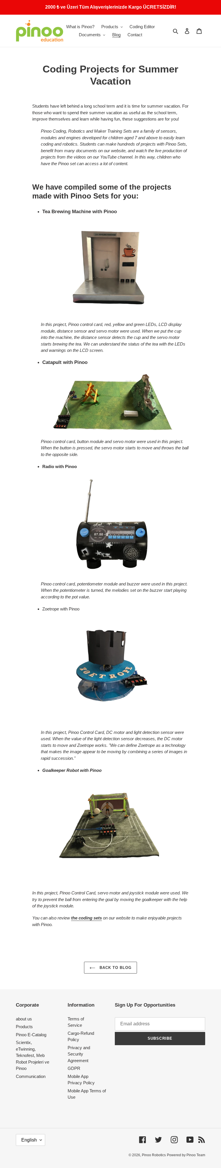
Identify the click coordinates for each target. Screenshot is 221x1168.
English (29, 1140)
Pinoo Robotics (154, 1155)
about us (24, 1018)
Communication (30, 1076)
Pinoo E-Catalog (31, 1034)
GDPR (74, 1068)
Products (24, 1026)
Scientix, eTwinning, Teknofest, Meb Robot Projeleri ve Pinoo (32, 1055)
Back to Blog (115, 967)
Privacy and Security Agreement (79, 1054)
